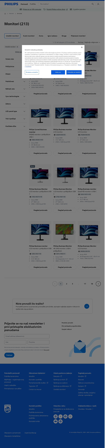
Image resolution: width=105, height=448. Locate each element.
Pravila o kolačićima (36, 67)
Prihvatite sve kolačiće (72, 72)
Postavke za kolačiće (32, 72)
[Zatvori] (80, 47)
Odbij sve (57, 72)
